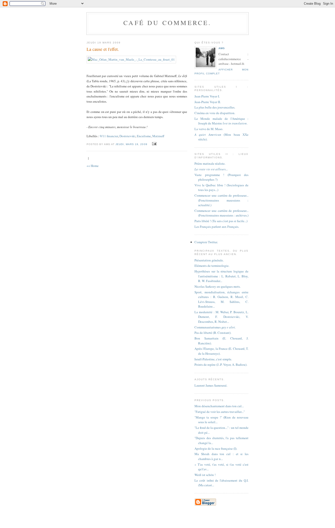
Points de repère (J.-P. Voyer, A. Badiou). (220, 364)
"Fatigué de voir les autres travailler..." (219, 411)
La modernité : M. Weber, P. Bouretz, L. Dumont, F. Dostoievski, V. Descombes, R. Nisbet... (221, 317)
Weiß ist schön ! (205, 475)
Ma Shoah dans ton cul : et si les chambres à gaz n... (221, 456)
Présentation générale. (209, 260)
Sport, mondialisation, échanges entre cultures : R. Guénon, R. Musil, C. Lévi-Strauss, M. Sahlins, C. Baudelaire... (221, 299)
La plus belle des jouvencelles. (214, 107)
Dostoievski (127, 136)
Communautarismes (215, 327)
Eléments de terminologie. (211, 265)
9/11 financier (109, 136)
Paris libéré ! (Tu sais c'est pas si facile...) (220, 221)
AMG (222, 48)
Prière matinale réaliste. (209, 163)
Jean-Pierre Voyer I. (207, 96)
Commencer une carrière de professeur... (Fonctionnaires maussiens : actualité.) (221, 200)
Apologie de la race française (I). (215, 448)
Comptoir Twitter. (206, 242)
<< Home (93, 165)
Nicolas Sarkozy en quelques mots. (217, 286)
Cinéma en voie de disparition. (214, 113)
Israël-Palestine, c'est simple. (213, 359)
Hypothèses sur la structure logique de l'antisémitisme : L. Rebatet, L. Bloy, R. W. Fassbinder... (221, 276)
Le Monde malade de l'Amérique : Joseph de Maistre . (221, 121)
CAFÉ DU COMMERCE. (167, 22)
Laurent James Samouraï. (210, 385)
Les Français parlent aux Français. (216, 226)
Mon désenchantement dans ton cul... (219, 406)
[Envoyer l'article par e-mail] (154, 144)
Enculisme (144, 136)
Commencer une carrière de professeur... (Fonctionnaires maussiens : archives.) (221, 213)
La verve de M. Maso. (208, 129)
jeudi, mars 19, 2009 (131, 144)
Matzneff (158, 136)
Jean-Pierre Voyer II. (207, 102)
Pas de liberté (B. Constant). (212, 332)
